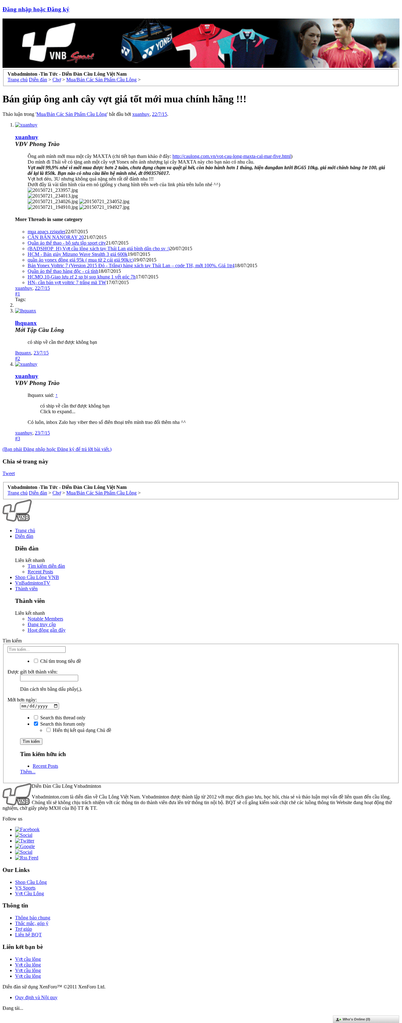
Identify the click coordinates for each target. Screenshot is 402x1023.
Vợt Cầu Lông (29, 893)
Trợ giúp (23, 929)
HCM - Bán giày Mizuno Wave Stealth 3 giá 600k (78, 254)
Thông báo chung (32, 917)
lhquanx (26, 323)
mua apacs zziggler (46, 231)
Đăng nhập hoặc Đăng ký (36, 9)
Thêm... (27, 771)
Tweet (9, 473)
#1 (17, 293)
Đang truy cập (42, 624)
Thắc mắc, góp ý (31, 923)
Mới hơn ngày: (22, 699)
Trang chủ (25, 530)
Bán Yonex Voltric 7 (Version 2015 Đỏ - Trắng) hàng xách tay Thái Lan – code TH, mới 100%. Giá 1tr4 (131, 265)
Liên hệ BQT (28, 934)
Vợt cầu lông (28, 959)
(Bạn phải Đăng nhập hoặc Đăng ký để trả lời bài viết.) (57, 449)
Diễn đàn (24, 536)
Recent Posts (40, 571)
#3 (17, 438)
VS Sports (25, 887)
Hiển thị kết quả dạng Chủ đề (81, 730)
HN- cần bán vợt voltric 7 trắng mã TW (67, 282)
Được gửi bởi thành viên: (32, 671)
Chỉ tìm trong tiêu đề (60, 661)
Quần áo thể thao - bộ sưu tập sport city (67, 243)
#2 (17, 358)
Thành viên (26, 588)
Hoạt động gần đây (47, 630)
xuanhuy (140, 114)
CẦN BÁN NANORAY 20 (56, 237)
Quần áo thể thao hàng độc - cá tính (63, 271)
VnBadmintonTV (32, 583)
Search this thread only (62, 717)
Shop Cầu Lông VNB (37, 577)
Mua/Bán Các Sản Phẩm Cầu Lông (71, 114)
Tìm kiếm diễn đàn (46, 566)
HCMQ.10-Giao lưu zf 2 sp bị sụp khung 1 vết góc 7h (82, 276)
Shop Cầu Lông (31, 882)
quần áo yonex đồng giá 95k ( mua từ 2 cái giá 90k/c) (81, 260)
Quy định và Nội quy (36, 997)
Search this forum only (62, 724)
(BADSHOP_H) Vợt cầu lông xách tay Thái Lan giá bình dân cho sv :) (99, 248)
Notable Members (45, 618)
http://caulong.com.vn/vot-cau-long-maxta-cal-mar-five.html (231, 156)
